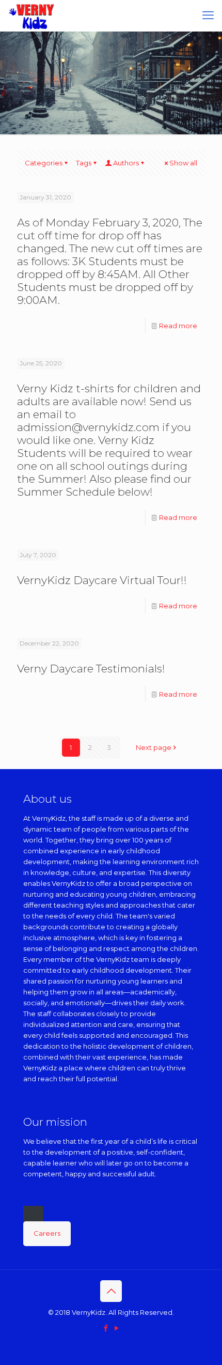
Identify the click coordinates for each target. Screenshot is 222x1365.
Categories (43, 163)
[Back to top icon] (111, 1291)
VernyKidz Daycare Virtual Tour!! (102, 580)
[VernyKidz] (32, 15)
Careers (47, 1233)
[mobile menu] (208, 15)
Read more (178, 325)
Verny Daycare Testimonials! (91, 668)
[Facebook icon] (105, 1328)
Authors (126, 163)
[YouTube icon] (116, 1328)
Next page (153, 747)
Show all (183, 163)
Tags (83, 163)
